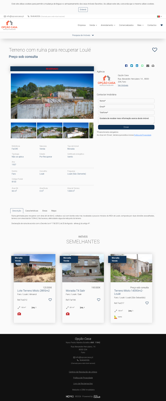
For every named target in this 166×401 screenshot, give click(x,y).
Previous (7, 97)
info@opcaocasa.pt (15, 16)
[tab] (16, 210)
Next (97, 97)
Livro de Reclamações (83, 383)
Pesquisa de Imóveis (81, 35)
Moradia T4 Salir (75, 290)
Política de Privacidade (142, 135)
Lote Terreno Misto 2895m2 (33, 290)
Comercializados (126, 25)
